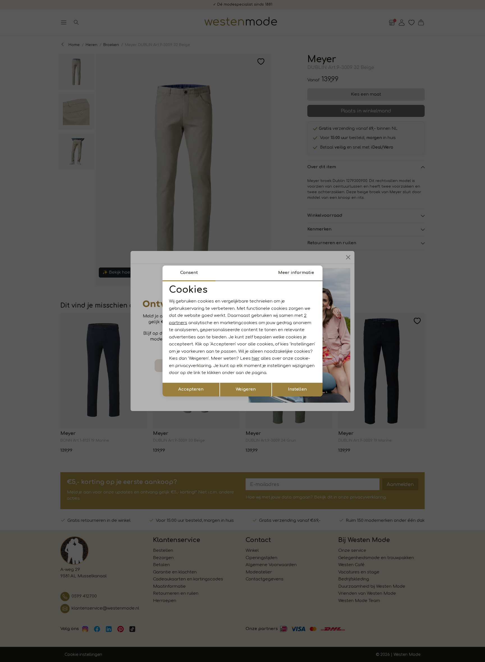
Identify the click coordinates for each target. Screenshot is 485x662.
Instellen (297, 389)
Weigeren (246, 389)
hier (256, 358)
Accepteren (190, 389)
